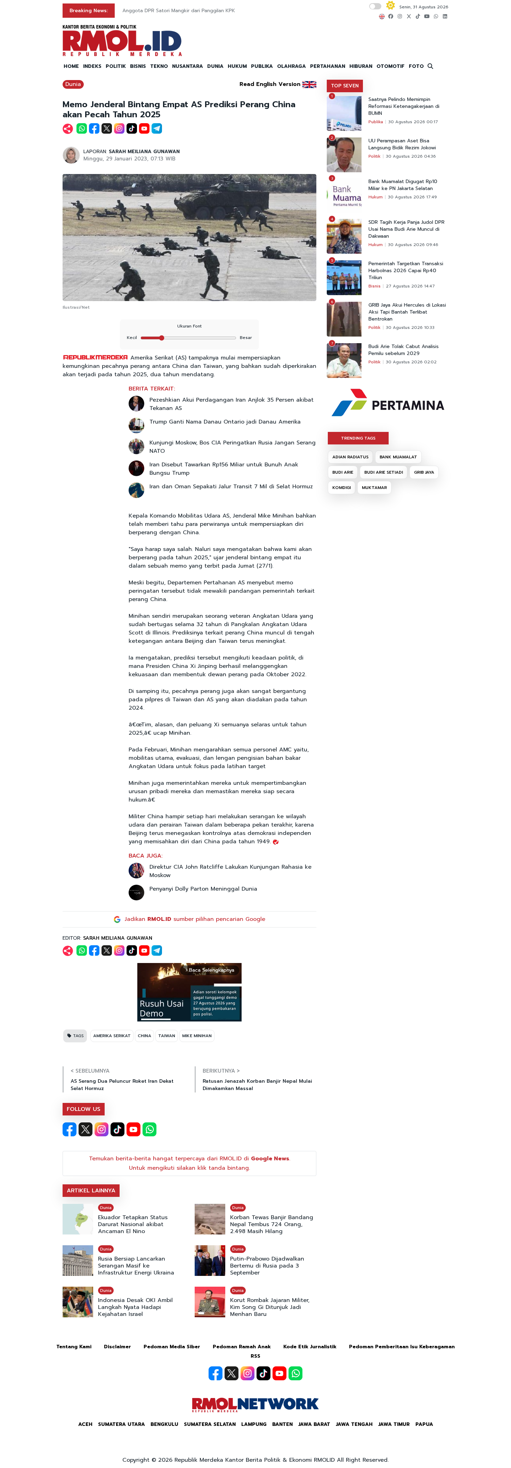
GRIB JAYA (424, 472)
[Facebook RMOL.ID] (69, 1129)
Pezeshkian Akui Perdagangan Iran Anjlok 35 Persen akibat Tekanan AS (231, 404)
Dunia (73, 84)
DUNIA (215, 66)
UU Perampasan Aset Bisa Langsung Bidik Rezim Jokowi (402, 144)
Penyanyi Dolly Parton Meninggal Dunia (203, 889)
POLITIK (116, 66)
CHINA (144, 1036)
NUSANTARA (187, 66)
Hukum (375, 197)
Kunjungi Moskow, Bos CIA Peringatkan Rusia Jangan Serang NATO (232, 447)
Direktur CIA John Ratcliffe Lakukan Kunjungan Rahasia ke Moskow (230, 871)
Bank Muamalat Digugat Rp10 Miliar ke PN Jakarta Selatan (402, 185)
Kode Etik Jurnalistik (309, 1346)
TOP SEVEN (345, 85)
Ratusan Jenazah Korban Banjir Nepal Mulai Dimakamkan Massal (257, 1085)
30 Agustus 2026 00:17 (413, 122)
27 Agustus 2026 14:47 (410, 286)
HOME (71, 66)
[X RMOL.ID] (85, 1129)
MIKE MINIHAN (197, 1036)
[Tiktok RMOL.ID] (117, 1129)
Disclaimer (117, 1346)
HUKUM (237, 66)
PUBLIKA (262, 66)
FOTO (416, 66)
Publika (375, 122)
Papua (424, 1424)
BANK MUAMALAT (398, 457)
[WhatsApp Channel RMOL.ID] (149, 1129)
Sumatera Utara (121, 1424)
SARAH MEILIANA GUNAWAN (144, 151)
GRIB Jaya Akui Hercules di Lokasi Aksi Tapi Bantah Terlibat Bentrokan (407, 312)
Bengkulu (164, 1424)
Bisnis (374, 286)
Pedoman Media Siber (172, 1346)
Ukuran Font (189, 326)
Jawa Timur (394, 1424)
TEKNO (159, 66)
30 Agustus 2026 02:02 (411, 362)
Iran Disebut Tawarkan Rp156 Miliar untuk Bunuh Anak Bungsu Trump (223, 468)
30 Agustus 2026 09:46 (413, 245)
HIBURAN (360, 66)
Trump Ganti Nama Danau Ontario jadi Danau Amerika (225, 422)
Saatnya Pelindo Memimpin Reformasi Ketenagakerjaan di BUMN (403, 106)
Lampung (254, 1424)
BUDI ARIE (342, 472)
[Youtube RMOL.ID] (133, 1129)
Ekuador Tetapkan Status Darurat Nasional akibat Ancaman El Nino (133, 1224)
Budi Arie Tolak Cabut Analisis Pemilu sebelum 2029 (403, 350)
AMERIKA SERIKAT (112, 1036)
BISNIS (138, 66)
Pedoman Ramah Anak (242, 1346)
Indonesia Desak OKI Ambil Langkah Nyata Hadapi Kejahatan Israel (135, 1307)
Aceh (85, 1424)
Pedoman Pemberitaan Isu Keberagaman (402, 1346)
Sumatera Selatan (210, 1424)
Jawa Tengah (354, 1424)
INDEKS (92, 66)
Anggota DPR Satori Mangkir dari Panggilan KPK (178, 11)
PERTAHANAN (327, 66)
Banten (282, 1424)
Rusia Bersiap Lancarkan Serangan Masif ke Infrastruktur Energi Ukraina (136, 1265)
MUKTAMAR (374, 487)
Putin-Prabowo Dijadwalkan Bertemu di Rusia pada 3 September (267, 1265)
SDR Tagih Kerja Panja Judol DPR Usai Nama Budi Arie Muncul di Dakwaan (406, 229)
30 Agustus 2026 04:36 (411, 156)
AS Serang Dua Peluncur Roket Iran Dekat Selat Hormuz (122, 1085)
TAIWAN (166, 1036)
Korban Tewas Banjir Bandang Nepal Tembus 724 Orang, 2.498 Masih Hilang (271, 1224)
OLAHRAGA (291, 66)
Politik (374, 156)
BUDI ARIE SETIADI (383, 472)
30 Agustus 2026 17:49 (412, 197)
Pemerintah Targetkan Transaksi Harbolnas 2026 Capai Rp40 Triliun (405, 270)
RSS (255, 1356)
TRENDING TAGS (358, 438)
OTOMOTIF (390, 66)
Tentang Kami (73, 1346)
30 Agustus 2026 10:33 (410, 327)
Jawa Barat (314, 1424)
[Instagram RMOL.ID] (101, 1129)
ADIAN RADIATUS (350, 457)
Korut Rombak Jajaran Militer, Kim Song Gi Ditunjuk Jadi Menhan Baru (269, 1307)
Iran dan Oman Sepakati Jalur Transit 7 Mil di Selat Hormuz (231, 486)
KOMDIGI (341, 487)
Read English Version (270, 84)
